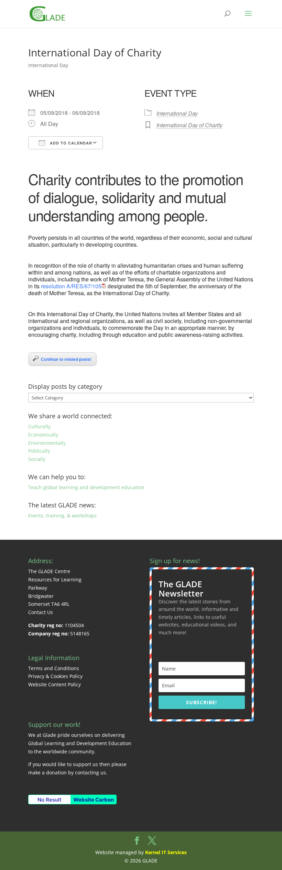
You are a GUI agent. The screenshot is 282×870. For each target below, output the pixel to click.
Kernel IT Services (166, 852)
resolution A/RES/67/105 (71, 286)
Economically (43, 434)
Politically (39, 451)
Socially (36, 459)
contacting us (90, 772)
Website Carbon (93, 799)
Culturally (39, 426)
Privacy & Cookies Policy (55, 676)
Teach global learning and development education (86, 487)
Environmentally (47, 443)
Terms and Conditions (53, 668)
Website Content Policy (54, 684)
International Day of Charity (189, 125)
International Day (48, 65)
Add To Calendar (70, 143)
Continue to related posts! (66, 359)
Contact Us (40, 612)
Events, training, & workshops (62, 515)
